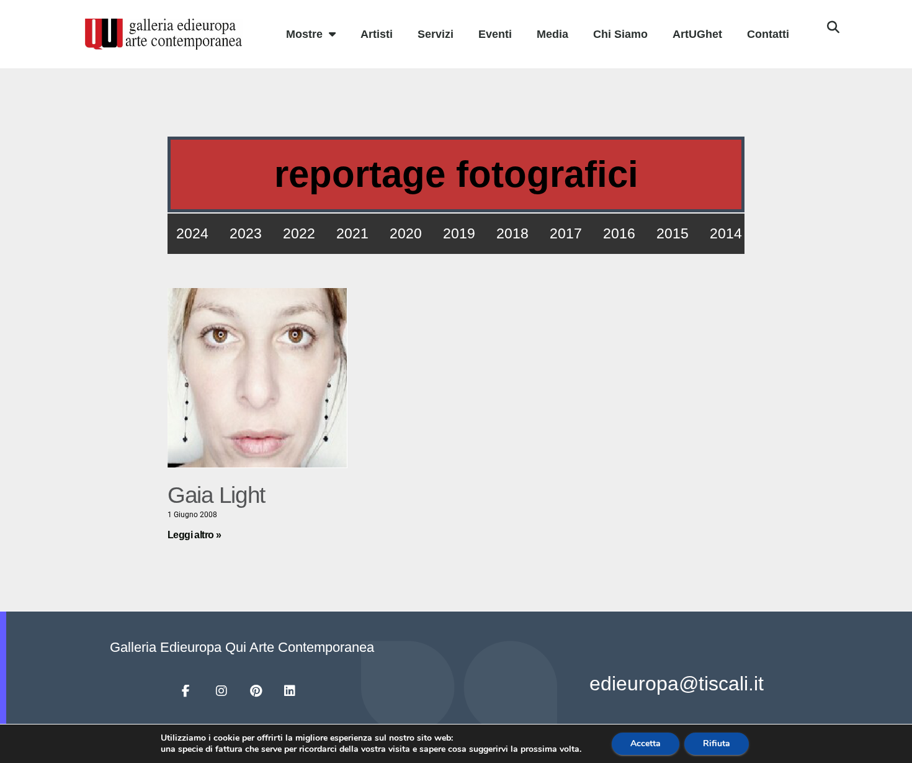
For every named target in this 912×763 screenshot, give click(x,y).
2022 (299, 233)
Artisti (376, 34)
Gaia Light (216, 495)
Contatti (768, 34)
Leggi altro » (194, 535)
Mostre (304, 34)
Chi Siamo (620, 34)
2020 (406, 233)
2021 (352, 233)
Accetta (645, 743)
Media (552, 34)
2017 (566, 233)
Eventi (495, 34)
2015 (672, 233)
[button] (833, 27)
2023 (246, 233)
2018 (512, 233)
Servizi (436, 34)
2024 (192, 233)
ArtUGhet (697, 34)
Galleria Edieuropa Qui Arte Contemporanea (242, 647)
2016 (619, 233)
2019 (459, 233)
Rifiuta (716, 743)
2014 (726, 233)
